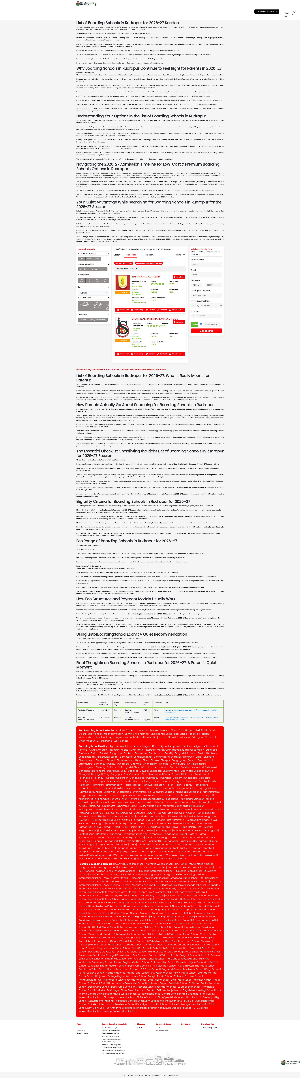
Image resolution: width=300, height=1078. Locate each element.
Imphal (106, 788)
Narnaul (156, 816)
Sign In (296, 13)
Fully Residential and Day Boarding (97, 305)
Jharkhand (157, 733)
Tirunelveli (110, 848)
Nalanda (84, 816)
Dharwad (186, 770)
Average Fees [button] (83, 275)
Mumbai (109, 813)
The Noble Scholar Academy (104, 930)
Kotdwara (130, 802)
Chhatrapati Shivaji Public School (196, 909)
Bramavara (85, 763)
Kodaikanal (172, 799)
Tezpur (101, 844)
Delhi (123, 770)
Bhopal (111, 760)
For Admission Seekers (162, 1031)
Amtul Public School (100, 874)
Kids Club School (152, 867)
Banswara (141, 753)
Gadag (110, 777)
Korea (112, 802)
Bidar (146, 760)
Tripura (210, 737)
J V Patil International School (137, 920)
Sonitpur (153, 841)
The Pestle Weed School (158, 864)
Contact (163, 309)
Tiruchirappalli (94, 848)
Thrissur (198, 844)
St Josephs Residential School (146, 881)
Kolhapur (198, 799)
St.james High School (163, 962)
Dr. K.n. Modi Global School (103, 927)
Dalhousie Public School (143, 878)
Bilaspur (165, 760)
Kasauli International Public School (178, 878)
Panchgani (98, 823)
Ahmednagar (142, 746)
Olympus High (133, 937)
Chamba (123, 763)
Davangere (98, 770)
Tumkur (208, 848)
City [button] (79, 287)
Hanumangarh (113, 784)
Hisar (178, 784)
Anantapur (136, 749)
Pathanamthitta (201, 823)
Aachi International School (142, 934)
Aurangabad (172, 749)
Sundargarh (201, 841)
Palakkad (191, 820)
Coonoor (163, 767)
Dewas (144, 770)
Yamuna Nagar (158, 858)
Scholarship (138, 309)
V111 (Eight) (84, 269)
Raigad (83, 830)
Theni (132, 844)
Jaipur (149, 788)
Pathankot (85, 827)
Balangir (211, 749)
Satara (193, 834)
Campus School (133, 944)
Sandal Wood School (123, 941)
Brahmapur (205, 760)
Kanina (93, 795)
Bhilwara (209, 756)
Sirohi (82, 841)
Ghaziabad (190, 777)
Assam (165, 730)
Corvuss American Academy (146, 913)
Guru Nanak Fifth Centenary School (194, 864)
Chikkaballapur (196, 763)
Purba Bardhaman (158, 827)
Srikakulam (186, 841)
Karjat (177, 795)
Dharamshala (171, 770)
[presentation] (130, 255)
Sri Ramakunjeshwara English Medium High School (186, 990)
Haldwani (84, 784)
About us (79, 1028)
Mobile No (195, 280)
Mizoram (128, 737)
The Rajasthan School (163, 965)
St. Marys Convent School (188, 976)
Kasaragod (206, 795)
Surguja (91, 844)
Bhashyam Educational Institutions (157, 1000)
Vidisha (92, 855)
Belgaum (103, 756)
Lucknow (144, 806)
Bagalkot (186, 749)
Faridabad (201, 774)
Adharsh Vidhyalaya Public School (178, 934)
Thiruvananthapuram (163, 844)
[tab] (93, 254)
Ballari (94, 753)
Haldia (213, 781)
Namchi (108, 816)
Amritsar (114, 749)
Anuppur (150, 749)
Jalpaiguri (204, 788)
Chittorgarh (125, 767)
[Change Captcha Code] (201, 324)
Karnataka (171, 733)
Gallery (151, 309)
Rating (178, 255)
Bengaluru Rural (143, 756)
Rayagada (211, 830)
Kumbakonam (211, 802)
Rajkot (150, 830)
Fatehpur (99, 777)
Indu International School (122, 969)
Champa (136, 763)
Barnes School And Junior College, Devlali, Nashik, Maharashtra (160, 906)
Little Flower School (117, 881)
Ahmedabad (124, 746)
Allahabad (210, 746)
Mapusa (154, 809)
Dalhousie (210, 767)
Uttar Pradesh (87, 740)
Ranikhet (188, 830)
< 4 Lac (105, 281)
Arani (160, 749)
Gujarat (83, 733)
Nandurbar (142, 816)
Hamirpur (97, 784)
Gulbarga (146, 781)
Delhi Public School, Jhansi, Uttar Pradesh (176, 948)
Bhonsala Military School (132, 909)
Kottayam (144, 802)
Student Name (197, 259)
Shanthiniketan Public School (105, 906)
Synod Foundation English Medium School (102, 965)
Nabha (161, 813)
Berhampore (161, 756)
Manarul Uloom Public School (165, 951)
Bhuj (138, 760)
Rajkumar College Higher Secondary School (121, 976)
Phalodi (116, 827)
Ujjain (127, 851)
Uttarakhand (104, 740)
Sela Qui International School (182, 941)
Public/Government (98, 320)
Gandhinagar (138, 777)
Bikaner (155, 760)
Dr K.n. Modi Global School (131, 951)
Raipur (114, 830)
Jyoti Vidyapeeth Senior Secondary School (122, 979)
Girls (82, 258)
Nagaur (179, 813)
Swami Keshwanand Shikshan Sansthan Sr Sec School (151, 927)
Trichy (183, 848)
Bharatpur (177, 756)
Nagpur (190, 813)
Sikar (192, 837)
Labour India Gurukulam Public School (187, 881)
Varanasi (207, 851)
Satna (202, 834)
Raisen (123, 830)
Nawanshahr (179, 816)
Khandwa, (104, 799)
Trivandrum (195, 848)
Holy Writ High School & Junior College (172, 916)
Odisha (138, 737)
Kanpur (123, 795)
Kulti (199, 802)
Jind (148, 791)
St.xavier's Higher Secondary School (197, 962)
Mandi (118, 809)
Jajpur (158, 788)
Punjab (148, 737)
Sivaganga (110, 841)
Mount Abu (97, 813)
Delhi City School (141, 948)
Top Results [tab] (130, 255)
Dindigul (97, 774)
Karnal (186, 795)
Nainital (210, 813)
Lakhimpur (123, 806)
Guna (157, 781)
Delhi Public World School (174, 923)
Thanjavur (122, 844)
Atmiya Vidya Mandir (116, 878)
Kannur (113, 795)
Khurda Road (138, 799)
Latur (134, 806)
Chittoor (111, 767)
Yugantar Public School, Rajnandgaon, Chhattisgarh (144, 874)
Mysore (151, 813)
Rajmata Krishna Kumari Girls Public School (188, 867)
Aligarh (198, 746)
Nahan (201, 813)
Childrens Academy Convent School (114, 923)
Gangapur (153, 777)
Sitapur (98, 841)
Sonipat (141, 841)
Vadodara (184, 851)
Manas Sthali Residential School (201, 951)
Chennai (164, 763)
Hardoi (137, 784)
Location (195, 311)
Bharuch (189, 756)
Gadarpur (122, 777)
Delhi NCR (201, 730)
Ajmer (164, 746)
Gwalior (203, 781)
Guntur (166, 781)
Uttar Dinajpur (147, 851)
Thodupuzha (185, 844)
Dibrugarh (85, 774)
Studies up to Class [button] (86, 264)
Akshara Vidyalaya (143, 885)
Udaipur (83, 851)
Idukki (97, 788)
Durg (106, 774)
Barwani (191, 753)
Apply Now (179, 277)
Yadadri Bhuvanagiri (126, 858)
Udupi (119, 851)
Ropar (92, 834)
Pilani (125, 827)
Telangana (198, 737)
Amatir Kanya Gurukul (116, 895)
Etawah (176, 774)
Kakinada (181, 791)
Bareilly (169, 753)
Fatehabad (85, 777)
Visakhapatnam (136, 855)
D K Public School (153, 944)
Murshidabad (124, 813)
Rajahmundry (137, 830)
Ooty (169, 820)
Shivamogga (162, 837)
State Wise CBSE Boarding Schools (111, 1028)
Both (97, 258)
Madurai (168, 806)
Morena (84, 813)
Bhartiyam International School (155, 319)
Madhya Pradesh (199, 733)
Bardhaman (156, 753)
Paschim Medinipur (179, 823)
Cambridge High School (161, 909)
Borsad (192, 760)
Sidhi (185, 837)
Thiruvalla (143, 844)
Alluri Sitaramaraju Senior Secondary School (180, 885)
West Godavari (87, 858)
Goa (211, 730)
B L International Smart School (173, 920)
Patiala (97, 827)
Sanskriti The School (129, 867)
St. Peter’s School (146, 997)
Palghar (203, 820)
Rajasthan (160, 737)
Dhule (209, 770)
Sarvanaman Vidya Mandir (120, 892)
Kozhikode (157, 802)
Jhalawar (109, 791)
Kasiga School (87, 867)
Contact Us (206, 330)
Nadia (170, 813)
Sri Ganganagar (168, 841)
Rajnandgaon (164, 830)
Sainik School (95, 892)
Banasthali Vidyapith (204, 920)
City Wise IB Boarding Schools (110, 1036)
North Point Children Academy (105, 937)
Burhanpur (100, 763)
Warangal (186, 855)
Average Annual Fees (200, 301)
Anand (124, 749)
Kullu (192, 802)
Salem (143, 834)
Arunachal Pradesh (148, 730)
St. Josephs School (161, 972)
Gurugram (178, 781)
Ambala (102, 749)
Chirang (100, 767)
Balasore (84, 753)
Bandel (104, 753)
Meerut (187, 809)
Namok (119, 816)
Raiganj (93, 830)
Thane (110, 844)
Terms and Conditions (83, 1033)
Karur (195, 795)
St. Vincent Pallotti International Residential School (117, 983)
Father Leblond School (91, 881)
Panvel (135, 823)
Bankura (128, 753)
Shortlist (123, 293)
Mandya (129, 809)
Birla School (85, 923)
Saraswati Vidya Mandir (151, 941)
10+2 (103, 269)
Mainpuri (199, 806)
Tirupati (122, 848)
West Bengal (121, 740)
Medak (177, 809)
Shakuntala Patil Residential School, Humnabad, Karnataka (162, 902)
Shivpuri (176, 837)
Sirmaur (210, 837)
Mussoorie (139, 813)
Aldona (188, 746)
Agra (112, 746)
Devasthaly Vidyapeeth (101, 951)
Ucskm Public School (134, 930)
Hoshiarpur (200, 784)
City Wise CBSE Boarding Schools (111, 1031)
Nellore (193, 816)
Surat (82, 844)
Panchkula (112, 823)
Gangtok (166, 777)
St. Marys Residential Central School (158, 993)
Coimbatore (149, 767)
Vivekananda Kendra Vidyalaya (106, 934)
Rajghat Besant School (193, 955)
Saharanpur (131, 834)
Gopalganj (85, 781)
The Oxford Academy (146, 276)
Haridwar (148, 784)
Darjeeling (84, 770)
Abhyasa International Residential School (112, 1000)
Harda (127, 784)
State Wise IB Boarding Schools (110, 1033)
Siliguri (200, 837)
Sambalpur (155, 834)
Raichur (207, 827)
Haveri (169, 784)
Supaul (214, 841)
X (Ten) (95, 269)
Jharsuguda (124, 791)
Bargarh (180, 753)
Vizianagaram (156, 855)
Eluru (144, 774)
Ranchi (177, 830)
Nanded (130, 816)
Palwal (213, 820)
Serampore (114, 837)
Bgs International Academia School (185, 895)
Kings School (212, 969)
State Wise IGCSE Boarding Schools (111, 1045)
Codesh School (119, 913)
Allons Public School (185, 972)
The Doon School (103, 871)
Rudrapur (102, 834)
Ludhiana (155, 806)
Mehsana (197, 809)
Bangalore (116, 753)
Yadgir (143, 858)
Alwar (92, 749)
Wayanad (211, 855)
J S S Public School (149, 969)
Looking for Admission (200, 290)
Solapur (131, 841)
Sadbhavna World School (121, 993)
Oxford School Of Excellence (159, 937)
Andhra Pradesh (125, 730)
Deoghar (133, 770)
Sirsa (89, 841)
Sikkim (171, 737)
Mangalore (141, 809)
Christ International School (94, 913)
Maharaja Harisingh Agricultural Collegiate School (163, 1007)
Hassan (159, 784)
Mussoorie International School (155, 871)
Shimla (149, 837)
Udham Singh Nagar (102, 851)
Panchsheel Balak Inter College (97, 955)
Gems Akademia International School (127, 972)
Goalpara (204, 777)
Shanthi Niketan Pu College (103, 990)
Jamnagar (86, 791)
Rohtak (83, 834)
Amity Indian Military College (147, 895)
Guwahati (191, 781)
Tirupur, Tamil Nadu (140, 848)
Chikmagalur (86, 767)
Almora (83, 749)
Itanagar (126, 788)
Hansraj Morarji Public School (104, 916)
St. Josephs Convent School (119, 997)
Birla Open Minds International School (179, 997)
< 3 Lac (97, 281)
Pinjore (133, 827)
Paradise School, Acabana (182, 958)
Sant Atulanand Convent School (146, 958)
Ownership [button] (82, 315)
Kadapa (169, 791)
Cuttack (174, 767)
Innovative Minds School (106, 920)
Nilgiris (108, 820)
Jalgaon (183, 788)
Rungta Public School (160, 976)
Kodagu (159, 799)
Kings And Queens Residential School (182, 969)
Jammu (215, 788)
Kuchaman (181, 802)
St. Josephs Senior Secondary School (155, 986)
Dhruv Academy (174, 913)
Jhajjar (98, 791)
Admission (124, 309)
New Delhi (84, 820)
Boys (89, 258)
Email (193, 270)
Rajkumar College (186, 874)
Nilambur (97, 820)
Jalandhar (170, 788)
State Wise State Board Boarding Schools (113, 1050)
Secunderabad (87, 837)
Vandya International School (120, 1011)
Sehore (102, 837)
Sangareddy (171, 834)
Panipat (124, 823)
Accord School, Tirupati (117, 885)
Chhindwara (178, 763)
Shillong (139, 837)
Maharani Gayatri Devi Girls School (167, 983)
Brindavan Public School (93, 969)
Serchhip (128, 837)
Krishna (169, 802)
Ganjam (177, 777)
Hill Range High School (136, 916)
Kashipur (84, 799)
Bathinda (212, 753)
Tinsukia (209, 844)
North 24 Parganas (133, 820)
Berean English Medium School (131, 962)
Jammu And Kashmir (137, 733)
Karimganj (150, 795)
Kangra (83, 795)
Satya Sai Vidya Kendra (166, 899)
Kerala (183, 733)
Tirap (82, 848)
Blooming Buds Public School (105, 944)
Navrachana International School (127, 888)
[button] (93, 292)
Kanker (103, 795)
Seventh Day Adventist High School (158, 892)
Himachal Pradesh (112, 733)
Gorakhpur (99, 781)
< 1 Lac (81, 281)
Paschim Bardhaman (153, 823)
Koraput (103, 802)
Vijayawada (105, 855)
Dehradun (113, 770)
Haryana (94, 733)
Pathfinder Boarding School (193, 937)
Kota (120, 802)
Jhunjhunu (139, 791)
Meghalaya (114, 737)
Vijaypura (119, 855)
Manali (109, 809)
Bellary (114, 756)
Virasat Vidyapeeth (159, 930)
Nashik (166, 816)
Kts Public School (209, 878)
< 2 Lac (89, 281)
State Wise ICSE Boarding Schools (111, 1039)
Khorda (116, 799)
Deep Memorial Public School (113, 948)
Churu (137, 767)
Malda (100, 809)
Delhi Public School (147, 923)
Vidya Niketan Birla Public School (196, 965)
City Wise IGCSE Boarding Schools (111, 1047)
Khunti (125, 799)
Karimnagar (165, 795)
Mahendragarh (183, 806)
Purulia (184, 827)
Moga (208, 809)
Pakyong (179, 820)
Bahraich (198, 749)
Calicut (112, 763)
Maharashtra (86, 737)
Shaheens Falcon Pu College (110, 902)
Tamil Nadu (183, 737)
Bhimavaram (86, 760)
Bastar (202, 753)
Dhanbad (155, 770)
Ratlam (199, 830)
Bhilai (199, 756)
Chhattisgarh (186, 730)
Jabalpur (139, 788)
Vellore (83, 855)
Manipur (101, 737)
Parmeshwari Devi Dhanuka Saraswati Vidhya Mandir (147, 955)
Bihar (174, 730)
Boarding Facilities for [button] (87, 254)
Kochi (151, 799)
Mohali (217, 809)
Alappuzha (175, 746)
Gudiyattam (132, 781)
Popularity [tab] (149, 255)
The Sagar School (107, 867)
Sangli (183, 834)
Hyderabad (85, 788)
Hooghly (187, 784)
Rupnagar (116, 834)
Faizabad (187, 774)
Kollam (83, 802)
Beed (82, 756)
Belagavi (91, 756)
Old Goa (150, 820)
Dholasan (199, 770)
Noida (116, 820)
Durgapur (116, 774)
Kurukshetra (108, 806)
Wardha (198, 855)
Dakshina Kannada (192, 767)
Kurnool (83, 806)
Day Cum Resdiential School (84, 304)
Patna (106, 827)
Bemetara (126, 756)
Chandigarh (150, 763)
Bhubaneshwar (126, 760)
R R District (195, 827)
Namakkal (97, 816)
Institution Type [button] (84, 297)
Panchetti (84, 823)
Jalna (193, 788)
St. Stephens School (189, 986)
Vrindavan (172, 855)
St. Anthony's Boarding (120, 1007)
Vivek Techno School (183, 930)
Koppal (92, 802)
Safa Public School (115, 958)
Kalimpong (194, 791)
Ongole (161, 820)
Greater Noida (115, 781)
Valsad (196, 851)
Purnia (174, 827)
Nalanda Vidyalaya (189, 888)
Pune (142, 827)
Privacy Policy (81, 1031)
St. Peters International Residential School (112, 1004)
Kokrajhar (186, 799)
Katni (93, 799)
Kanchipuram (211, 791)
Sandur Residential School (136, 899)
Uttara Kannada (166, 851)
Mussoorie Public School (188, 871)
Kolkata (210, 799)
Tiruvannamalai (162, 848)
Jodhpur (158, 791)
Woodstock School (125, 871)
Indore (116, 788)
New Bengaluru (207, 816)
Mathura (166, 809)
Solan (121, 841)
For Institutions (160, 1028)
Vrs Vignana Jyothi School (152, 1004)
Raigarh (104, 830)
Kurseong (94, 806)
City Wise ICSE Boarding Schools (111, 1042)
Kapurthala (135, 795)
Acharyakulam (87, 979)
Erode (166, 774)
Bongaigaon (179, 760)
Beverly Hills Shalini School (128, 864)
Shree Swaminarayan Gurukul (138, 990)
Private (83, 320)
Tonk (175, 848)
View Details (176, 309)
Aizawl (155, 746)
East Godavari (132, 774)
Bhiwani (100, 760)
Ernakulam (155, 774)
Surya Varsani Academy (162, 888)
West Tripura (105, 858)
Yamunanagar (177, 858)
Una (134, 851)
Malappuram (86, 809)
